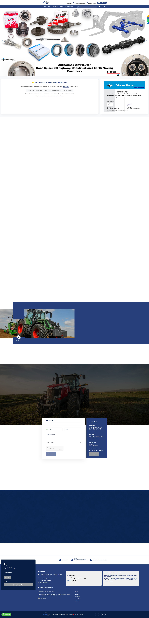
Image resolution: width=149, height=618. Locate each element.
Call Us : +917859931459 (94, 438)
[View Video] (19, 337)
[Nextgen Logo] (45, 2)
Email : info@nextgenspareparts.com (96, 436)
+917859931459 (69, 3)
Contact (61, 6)
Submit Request (50, 454)
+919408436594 (43, 582)
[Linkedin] (105, 614)
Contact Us (94, 454)
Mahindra (59, 130)
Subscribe (7, 577)
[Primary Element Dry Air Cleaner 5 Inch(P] (52, 543)
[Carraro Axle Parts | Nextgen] (103, 179)
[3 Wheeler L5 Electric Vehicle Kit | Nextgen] (74, 179)
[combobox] (47, 429)
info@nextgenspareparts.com (80, 3)
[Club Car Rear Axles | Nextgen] (46, 179)
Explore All (98, 532)
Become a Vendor (69, 6)
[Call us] (96, 614)
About (49, 6)
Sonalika (50, 131)
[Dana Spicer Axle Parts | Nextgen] (131, 179)
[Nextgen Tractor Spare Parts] (52, 543)
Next (145, 41)
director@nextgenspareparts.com (95, 437)
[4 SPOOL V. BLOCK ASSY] (96, 543)
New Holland (54, 130)
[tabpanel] (74, 41)
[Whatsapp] (102, 614)
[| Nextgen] (17, 225)
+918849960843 (43, 580)
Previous (3, 41)
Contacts (78, 600)
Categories (55, 6)
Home (44, 6)
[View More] (83, 270)
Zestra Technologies (79, 614)
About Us (78, 596)
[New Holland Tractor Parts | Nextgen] (17, 179)
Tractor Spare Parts (63, 389)
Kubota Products (79, 603)
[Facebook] (99, 614)
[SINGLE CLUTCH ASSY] (74, 543)
